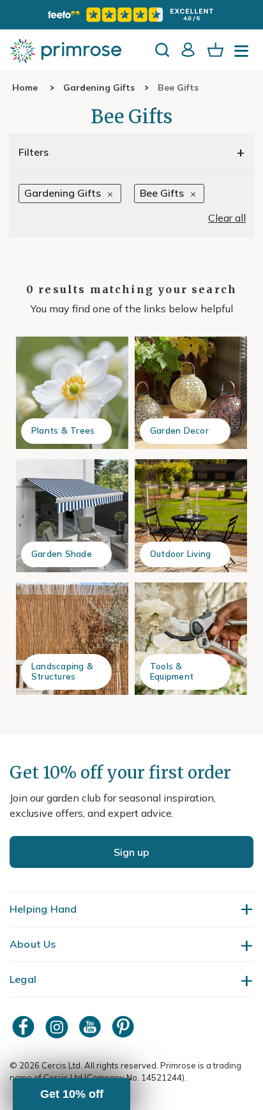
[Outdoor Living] (191, 515)
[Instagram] (58, 1026)
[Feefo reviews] (131, 15)
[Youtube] (91, 1026)
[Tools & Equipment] (191, 638)
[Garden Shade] (72, 515)
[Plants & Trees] (72, 393)
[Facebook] (25, 1026)
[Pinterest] (124, 1026)
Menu (244, 55)
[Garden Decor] (191, 393)
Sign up (131, 852)
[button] (71, 1094)
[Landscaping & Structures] (72, 638)
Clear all (227, 217)
